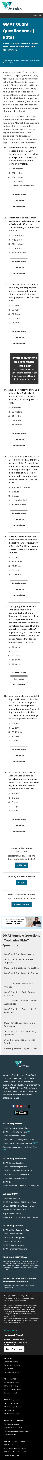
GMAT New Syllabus (11, 1198)
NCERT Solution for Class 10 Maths (15, 1448)
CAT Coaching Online (11, 1403)
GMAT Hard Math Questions (15, 1166)
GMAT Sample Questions (11, 61)
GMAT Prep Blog (10, 1186)
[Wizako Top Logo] (12, 9)
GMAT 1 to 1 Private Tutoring (16, 1132)
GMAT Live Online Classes (21, 894)
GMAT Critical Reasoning (13, 1245)
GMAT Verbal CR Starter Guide (13, 1286)
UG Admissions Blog (11, 1386)
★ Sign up (21, 865)
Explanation (19, 200)
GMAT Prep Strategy (12, 1241)
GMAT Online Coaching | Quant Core (19, 1139)
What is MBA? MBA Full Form (12, 1261)
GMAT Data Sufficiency (13, 1233)
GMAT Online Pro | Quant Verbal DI (21, 1143)
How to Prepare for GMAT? (14, 1209)
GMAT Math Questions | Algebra (19, 954)
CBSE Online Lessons (11, 1445)
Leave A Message (14, 1349)
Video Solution (19, 206)
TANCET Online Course (11, 1424)
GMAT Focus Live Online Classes (16, 1128)
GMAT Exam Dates (11, 1202)
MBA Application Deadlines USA (16, 1217)
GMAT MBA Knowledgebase (15, 1178)
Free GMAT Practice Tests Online (17, 1170)
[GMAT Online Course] (21, 926)
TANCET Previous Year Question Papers (16, 1431)
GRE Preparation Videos (12, 1372)
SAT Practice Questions (11, 1393)
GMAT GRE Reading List (29, 1186)
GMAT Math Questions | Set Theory (21, 973)
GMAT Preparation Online (14, 1136)
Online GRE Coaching (11, 1362)
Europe (35, 1217)
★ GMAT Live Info (21, 904)
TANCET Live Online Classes (13, 1428)
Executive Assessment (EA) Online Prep (20, 1147)
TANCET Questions (10, 1434)
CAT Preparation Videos (12, 1414)
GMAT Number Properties (14, 1237)
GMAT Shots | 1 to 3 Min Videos (16, 1174)
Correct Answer (19, 194)
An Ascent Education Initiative (24, 1298)
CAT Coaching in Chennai (13, 1407)
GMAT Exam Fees (28, 1202)
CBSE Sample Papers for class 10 (15, 1452)
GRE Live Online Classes (12, 1365)
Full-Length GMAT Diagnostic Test (20, 1048)
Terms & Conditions (20, 1300)
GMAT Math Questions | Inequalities (21, 968)
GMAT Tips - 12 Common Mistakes (14, 1268)
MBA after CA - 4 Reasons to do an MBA (25, 1265)
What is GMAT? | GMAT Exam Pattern (19, 1206)
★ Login (21, 882)
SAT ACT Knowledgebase (12, 1389)
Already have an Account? (21, 876)
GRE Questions (9, 1369)
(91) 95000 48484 (18, 1339)
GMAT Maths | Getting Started (16, 1230)
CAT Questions (9, 1410)
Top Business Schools (12, 1213)
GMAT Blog (7, 1182)
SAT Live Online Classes (12, 1382)
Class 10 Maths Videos (11, 1455)
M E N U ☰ (37, 15)
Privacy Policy (8, 1300)
